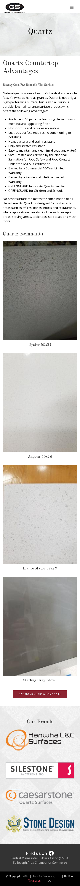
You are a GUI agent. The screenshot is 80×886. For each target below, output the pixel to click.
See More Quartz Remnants (40, 694)
